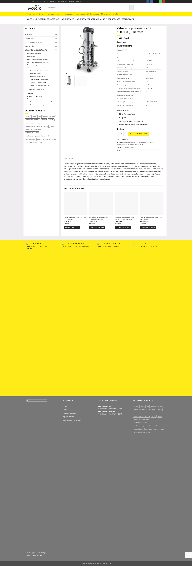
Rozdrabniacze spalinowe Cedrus (35, 136)
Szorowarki (30, 99)
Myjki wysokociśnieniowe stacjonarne (38, 62)
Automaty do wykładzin (34, 53)
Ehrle (39, 116)
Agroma (28, 116)
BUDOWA (28, 34)
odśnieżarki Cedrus (36, 129)
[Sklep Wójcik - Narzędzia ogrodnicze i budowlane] (34, 7)
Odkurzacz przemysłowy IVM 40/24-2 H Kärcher (151, 218)
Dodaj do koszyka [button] (71, 227)
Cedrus (34, 116)
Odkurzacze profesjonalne (90, 19)
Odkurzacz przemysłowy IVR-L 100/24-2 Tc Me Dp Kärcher (124, 218)
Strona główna (31, 14)
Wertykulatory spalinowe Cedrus (46, 139)
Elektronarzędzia (93, 14)
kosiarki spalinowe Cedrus (33, 123)
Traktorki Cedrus (30, 139)
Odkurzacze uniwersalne (36, 89)
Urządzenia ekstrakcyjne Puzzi (40, 85)
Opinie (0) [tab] (72, 158)
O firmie (65, 410)
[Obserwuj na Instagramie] (151, 1)
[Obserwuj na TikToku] (154, 1)
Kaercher (51, 119)
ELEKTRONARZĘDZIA (33, 42)
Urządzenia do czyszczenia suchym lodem (40, 102)
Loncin (52, 126)
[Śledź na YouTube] (163, 1)
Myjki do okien (31, 56)
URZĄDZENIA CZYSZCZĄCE (47, 19)
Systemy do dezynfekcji (34, 96)
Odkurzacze (67, 19)
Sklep (41, 14)
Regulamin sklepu (68, 417)
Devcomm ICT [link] (106, 563)
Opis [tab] (65, 158)
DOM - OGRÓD (30, 38)
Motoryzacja (105, 14)
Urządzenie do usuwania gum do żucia (39, 105)
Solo (48, 136)
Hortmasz (44, 119)
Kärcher (46, 126)
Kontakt (115, 14)
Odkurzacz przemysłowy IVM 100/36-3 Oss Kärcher (98, 218)
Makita (28, 129)
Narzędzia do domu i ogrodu (75, 14)
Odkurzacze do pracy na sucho (38, 71)
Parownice (30, 93)
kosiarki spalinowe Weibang (34, 126)
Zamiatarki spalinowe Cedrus (34, 142)
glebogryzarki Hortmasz (32, 119)
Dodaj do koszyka (138, 134)
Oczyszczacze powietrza (34, 65)
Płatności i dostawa (69, 413)
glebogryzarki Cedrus (49, 116)
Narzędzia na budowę (54, 14)
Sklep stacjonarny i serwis (71, 420)
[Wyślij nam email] (157, 1)
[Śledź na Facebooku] (147, 1)
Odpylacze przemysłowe (38, 82)
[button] (158, 7)
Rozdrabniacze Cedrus (32, 132)
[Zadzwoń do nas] (160, 1)
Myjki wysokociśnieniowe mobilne (37, 59)
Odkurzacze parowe (35, 73)
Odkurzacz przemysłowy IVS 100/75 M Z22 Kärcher (75, 218)
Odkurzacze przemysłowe (121, 19)
